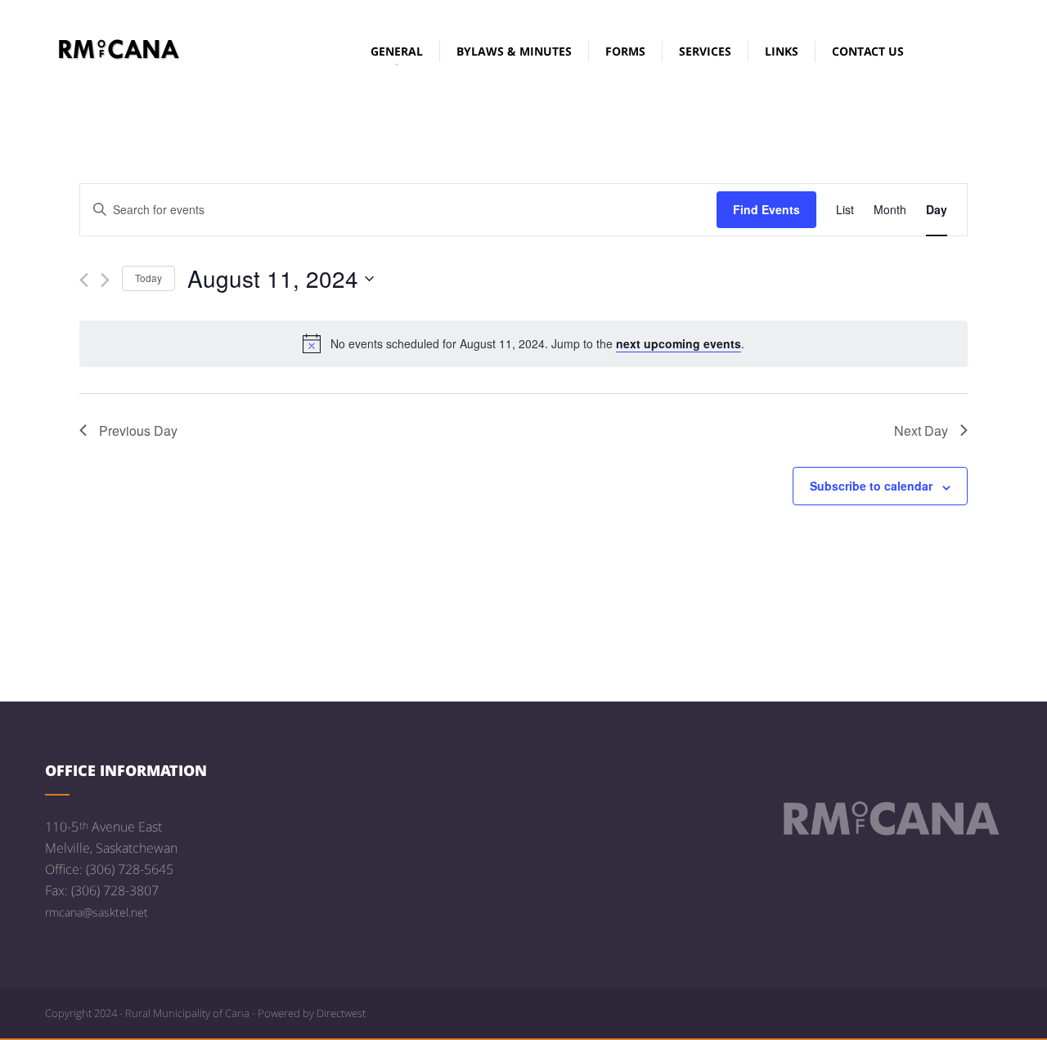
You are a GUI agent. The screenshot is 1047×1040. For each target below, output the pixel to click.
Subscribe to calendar (871, 485)
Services (705, 51)
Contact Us (868, 51)
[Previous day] (83, 280)
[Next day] (105, 280)
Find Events (766, 209)
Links (781, 51)
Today (148, 278)
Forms (625, 51)
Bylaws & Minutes (514, 51)
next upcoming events (678, 343)
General (397, 51)
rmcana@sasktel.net (96, 912)
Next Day (921, 430)
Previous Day (138, 430)
